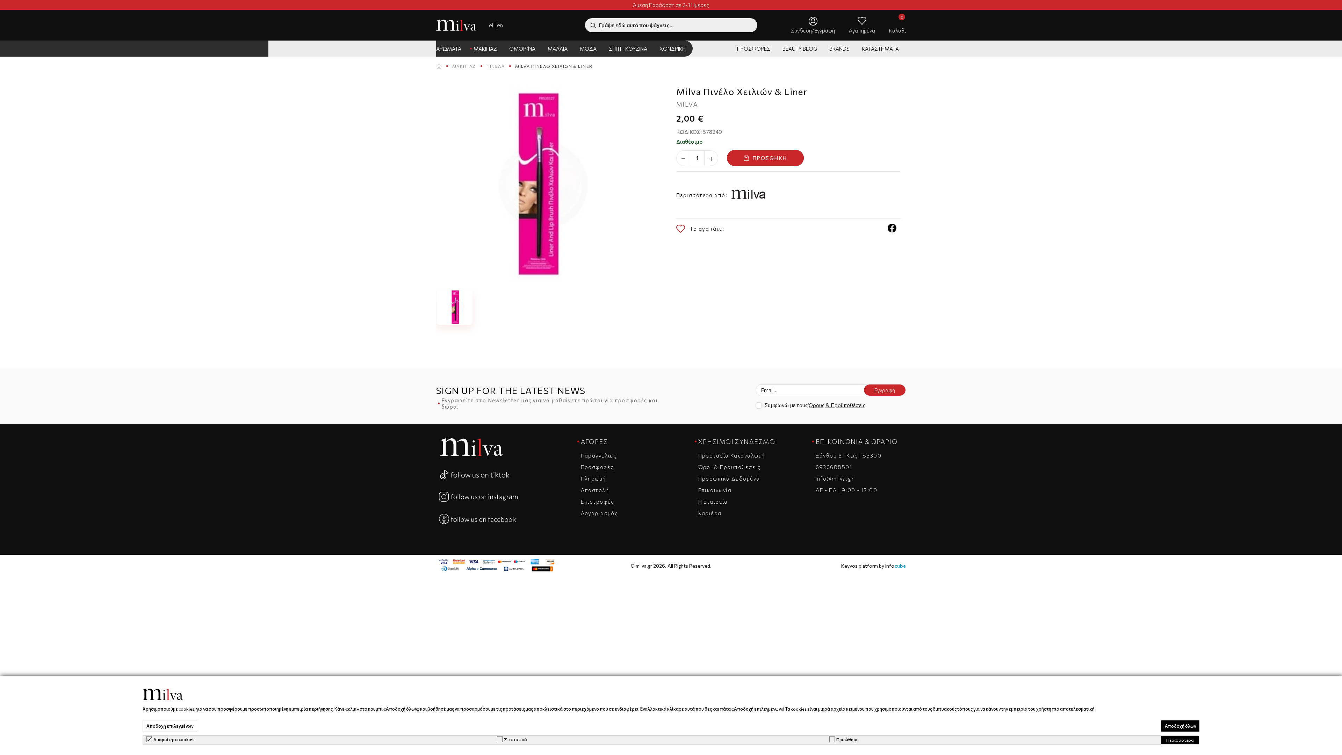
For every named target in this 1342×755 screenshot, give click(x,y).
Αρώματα (448, 48)
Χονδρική (672, 48)
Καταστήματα (880, 48)
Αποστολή (595, 490)
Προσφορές (753, 48)
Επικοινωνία (715, 490)
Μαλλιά (558, 48)
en (500, 25)
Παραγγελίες (599, 455)
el (491, 25)
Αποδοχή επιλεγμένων (169, 726)
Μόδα (588, 48)
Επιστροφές (597, 501)
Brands (839, 48)
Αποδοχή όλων (1180, 726)
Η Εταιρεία (713, 501)
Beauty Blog (799, 48)
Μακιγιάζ (485, 48)
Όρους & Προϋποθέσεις (837, 405)
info (895, 566)
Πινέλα (495, 66)
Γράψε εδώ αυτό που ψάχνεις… (636, 25)
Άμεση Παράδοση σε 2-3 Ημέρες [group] (671, 5)
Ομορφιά (522, 48)
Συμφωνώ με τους (814, 405)
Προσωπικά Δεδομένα (729, 478)
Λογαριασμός (599, 513)
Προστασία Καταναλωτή (731, 455)
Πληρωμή (593, 478)
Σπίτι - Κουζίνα (628, 48)
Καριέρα (710, 513)
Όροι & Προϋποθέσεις (729, 467)
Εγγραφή (884, 390)
